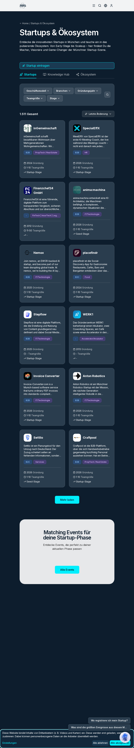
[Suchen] (107, 95)
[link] (42, 149)
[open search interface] (100, 5)
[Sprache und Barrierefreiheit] (106, 5)
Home (25, 23)
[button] (125, 737)
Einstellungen (9, 742)
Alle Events (67, 569)
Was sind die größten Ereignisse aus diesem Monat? (100, 727)
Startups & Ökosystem (42, 23)
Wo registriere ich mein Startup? (109, 720)
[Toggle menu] (94, 5)
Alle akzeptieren (120, 742)
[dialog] (67, 738)
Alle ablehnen (100, 742)
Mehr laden (67, 499)
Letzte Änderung (98, 113)
